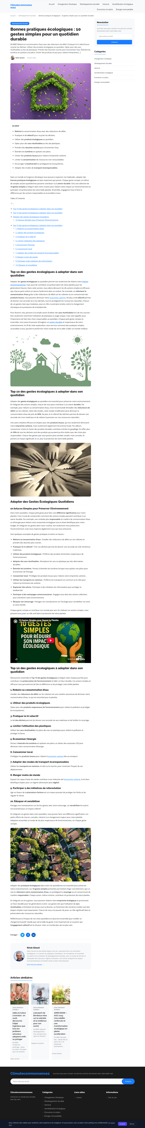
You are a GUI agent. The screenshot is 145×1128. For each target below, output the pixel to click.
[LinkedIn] (33, 935)
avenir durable (55, 322)
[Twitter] (22, 935)
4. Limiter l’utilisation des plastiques (30, 241)
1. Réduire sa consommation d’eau (29, 228)
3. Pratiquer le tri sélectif (25, 236)
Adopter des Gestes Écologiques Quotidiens (31, 217)
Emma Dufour (57, 1053)
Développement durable (89, 4)
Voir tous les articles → (35, 965)
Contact (79, 1097)
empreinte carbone (58, 297)
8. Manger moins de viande (26, 257)
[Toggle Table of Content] (12, 204)
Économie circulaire (105, 9)
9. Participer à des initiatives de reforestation (33, 261)
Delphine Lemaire (37, 1043)
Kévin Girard (33, 947)
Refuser (132, 1124)
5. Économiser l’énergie (25, 245)
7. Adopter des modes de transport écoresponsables (37, 253)
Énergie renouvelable (124, 9)
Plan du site (112, 1097)
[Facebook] (28, 935)
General (106, 4)
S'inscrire (114, 42)
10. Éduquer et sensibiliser (26, 265)
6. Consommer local (23, 249)
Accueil (51, 4)
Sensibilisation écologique (122, 4)
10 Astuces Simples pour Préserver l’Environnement (36, 220)
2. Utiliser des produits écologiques (29, 232)
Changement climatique (67, 4)
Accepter (122, 1124)
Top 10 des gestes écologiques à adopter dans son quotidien (38, 209)
